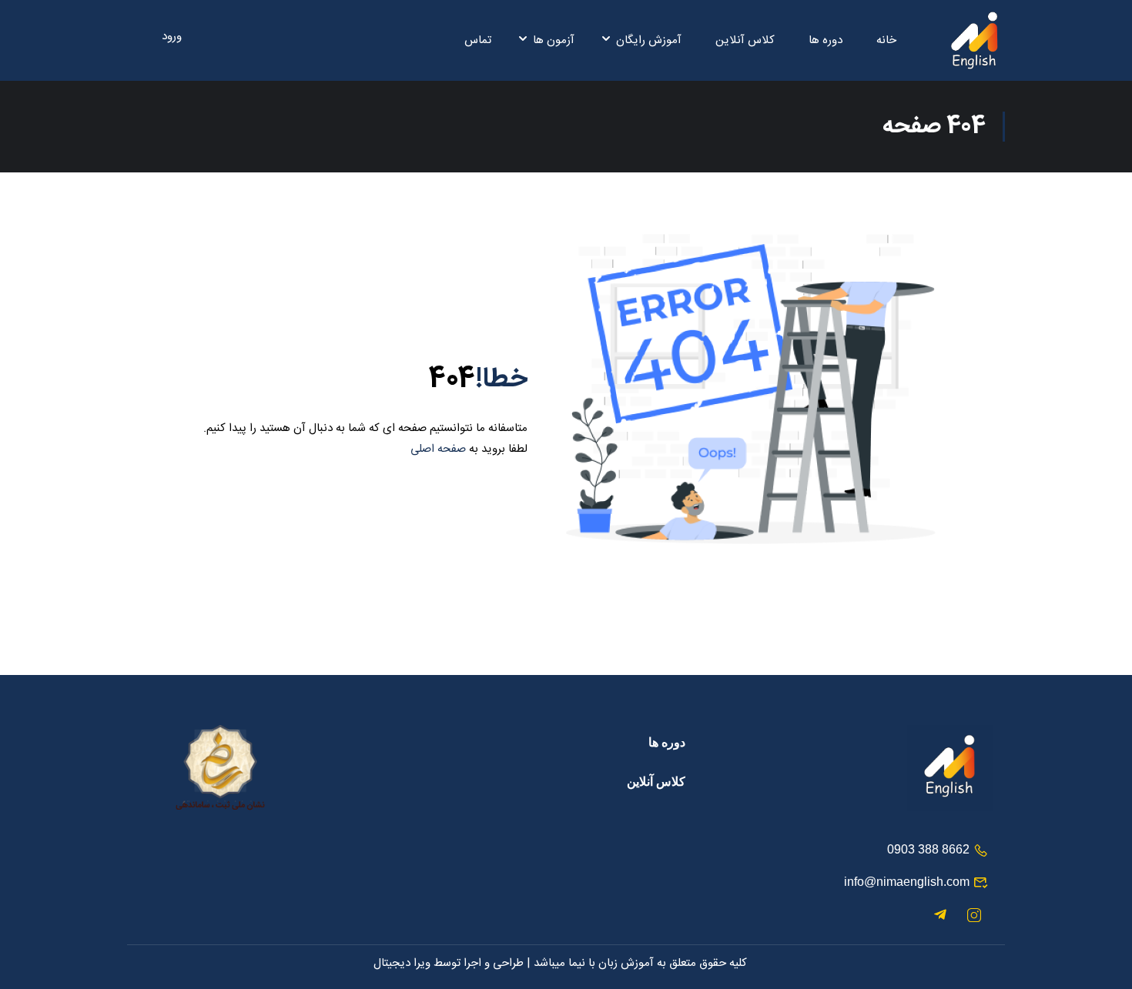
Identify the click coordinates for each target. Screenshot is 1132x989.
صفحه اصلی (438, 449)
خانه (886, 40)
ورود (172, 37)
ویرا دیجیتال (401, 963)
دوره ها (825, 40)
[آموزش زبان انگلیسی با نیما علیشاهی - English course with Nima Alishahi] (974, 40)
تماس (477, 40)
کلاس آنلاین (745, 40)
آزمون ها (553, 40)
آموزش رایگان (649, 40)
